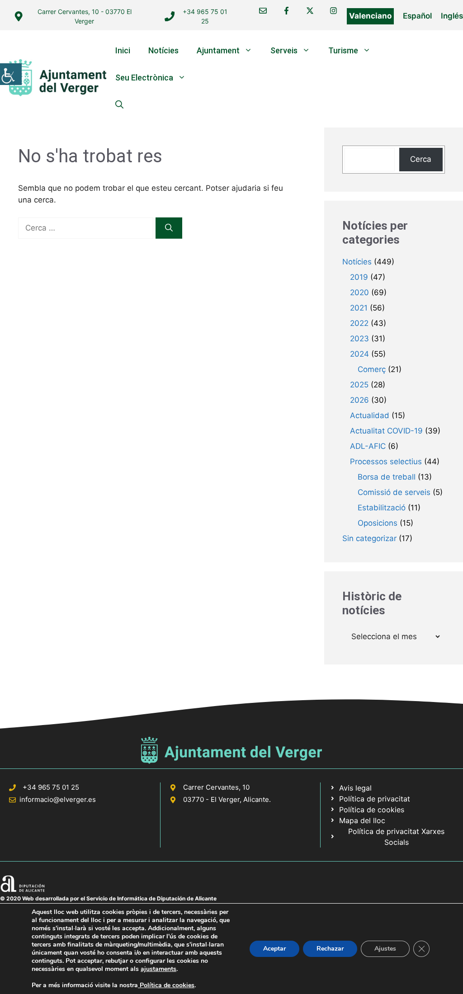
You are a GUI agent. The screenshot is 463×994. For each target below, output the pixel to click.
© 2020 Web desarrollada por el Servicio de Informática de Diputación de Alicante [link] (108, 898)
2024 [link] (359, 353)
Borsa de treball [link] (387, 476)
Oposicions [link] (377, 523)
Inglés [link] (452, 15)
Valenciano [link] (370, 15)
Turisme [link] (343, 50)
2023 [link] (359, 338)
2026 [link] (359, 400)
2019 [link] (359, 277)
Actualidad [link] (369, 415)
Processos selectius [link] (386, 461)
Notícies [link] (163, 50)
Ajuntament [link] (218, 50)
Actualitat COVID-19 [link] (386, 430)
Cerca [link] (420, 159)
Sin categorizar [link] (369, 538)
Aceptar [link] (274, 948)
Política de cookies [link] (166, 985)
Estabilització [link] (382, 507)
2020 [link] (359, 292)
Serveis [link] (284, 50)
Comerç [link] (372, 369)
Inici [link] (122, 50)
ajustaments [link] (158, 969)
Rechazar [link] (330, 948)
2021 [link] (359, 307)
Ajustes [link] (385, 948)
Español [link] (417, 15)
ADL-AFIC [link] (368, 446)
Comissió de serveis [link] (394, 492)
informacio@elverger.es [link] (57, 799)
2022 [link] (359, 323)
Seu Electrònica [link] (144, 77)
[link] (11, 74)
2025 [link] (359, 384)
